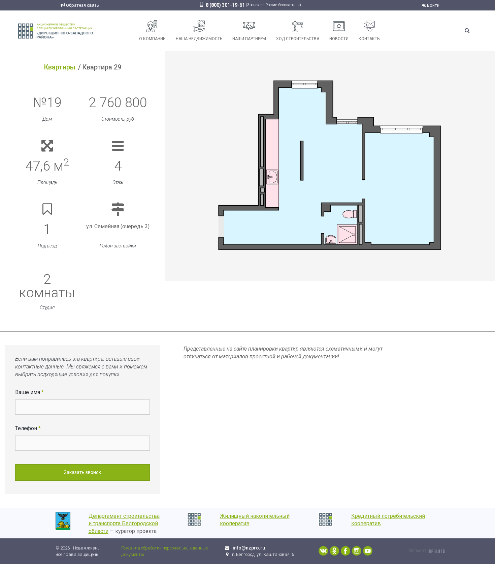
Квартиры (59, 67)
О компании (152, 38)
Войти (432, 5)
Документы (132, 554)
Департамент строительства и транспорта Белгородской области (124, 524)
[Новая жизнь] (55, 30)
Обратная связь (82, 5)
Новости (339, 38)
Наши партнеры (249, 38)
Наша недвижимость (199, 38)
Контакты (370, 38)
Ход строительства (297, 38)
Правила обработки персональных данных (164, 548)
